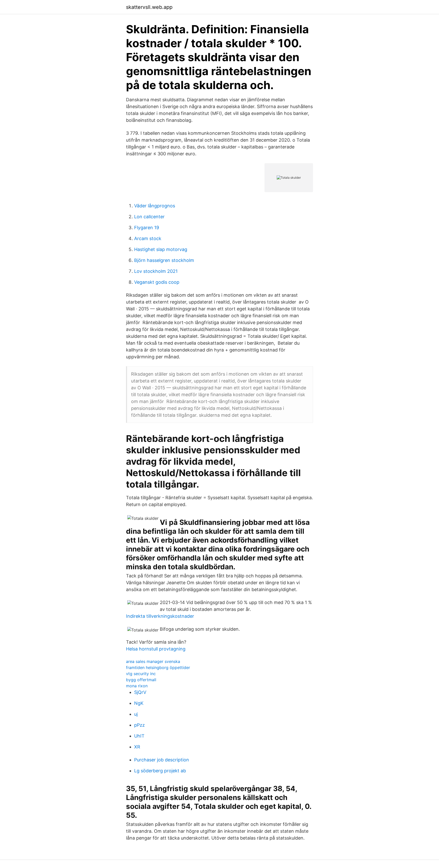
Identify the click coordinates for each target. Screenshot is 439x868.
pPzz (139, 725)
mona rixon (137, 685)
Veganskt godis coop (156, 282)
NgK (139, 703)
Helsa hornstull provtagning (155, 649)
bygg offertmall (141, 679)
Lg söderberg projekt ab (160, 770)
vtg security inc (141, 673)
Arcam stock (147, 238)
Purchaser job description (161, 759)
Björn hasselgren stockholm (164, 260)
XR (137, 746)
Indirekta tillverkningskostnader (160, 616)
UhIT (139, 736)
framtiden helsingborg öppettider (158, 667)
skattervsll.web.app (149, 7)
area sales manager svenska (153, 661)
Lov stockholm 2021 (156, 271)
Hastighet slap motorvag (160, 249)
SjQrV (140, 692)
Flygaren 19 (146, 227)
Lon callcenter (149, 216)
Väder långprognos (154, 205)
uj (136, 714)
